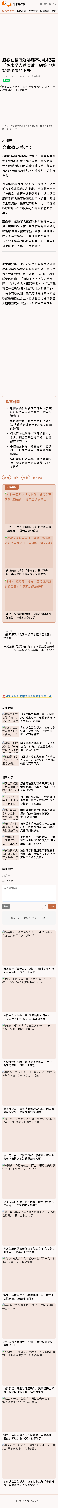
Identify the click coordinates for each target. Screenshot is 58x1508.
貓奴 (16, 477)
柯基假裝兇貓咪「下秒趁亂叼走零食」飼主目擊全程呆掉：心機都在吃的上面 (30, 437)
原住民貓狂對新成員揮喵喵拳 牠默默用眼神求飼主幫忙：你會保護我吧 (31, 412)
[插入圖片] (44, 906)
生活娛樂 (45, 10)
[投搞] (45, 4)
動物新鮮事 (8, 10)
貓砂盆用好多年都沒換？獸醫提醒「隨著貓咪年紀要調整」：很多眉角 (30, 462)
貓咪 (6, 477)
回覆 (52, 906)
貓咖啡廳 (37, 477)
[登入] (49, 4)
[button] (40, 4)
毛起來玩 (21, 10)
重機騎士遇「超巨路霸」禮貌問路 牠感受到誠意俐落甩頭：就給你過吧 (31, 424)
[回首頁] (13, 4)
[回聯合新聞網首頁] (7, 4)
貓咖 (25, 477)
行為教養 (33, 10)
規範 (6, 906)
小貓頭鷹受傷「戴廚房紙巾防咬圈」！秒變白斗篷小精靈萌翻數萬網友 (30, 450)
